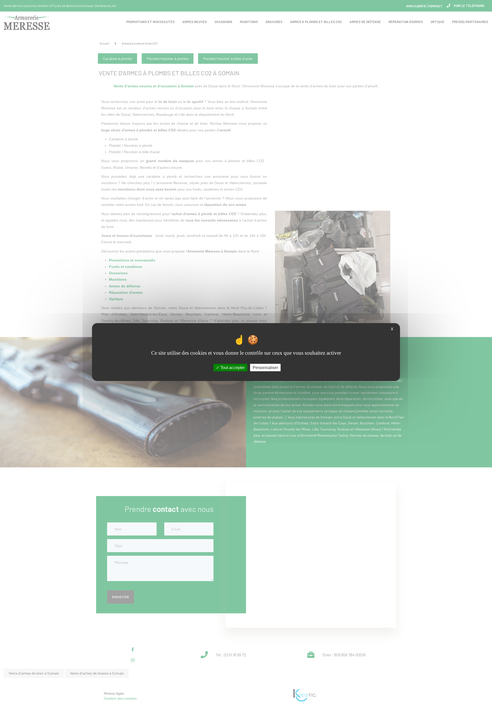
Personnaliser (265, 367)
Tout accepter (232, 367)
